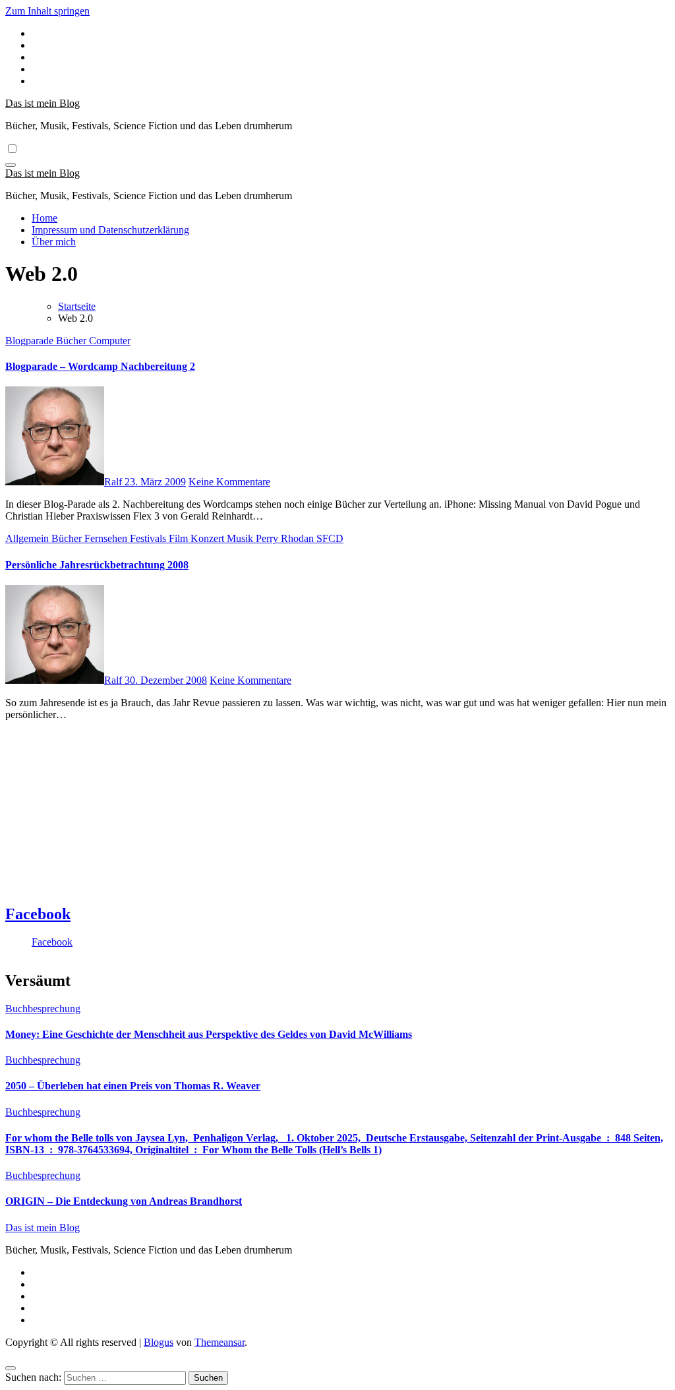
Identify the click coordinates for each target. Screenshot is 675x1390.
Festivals (149, 538)
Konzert (209, 538)
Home (44, 218)
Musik (241, 538)
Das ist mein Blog (42, 103)
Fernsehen (107, 538)
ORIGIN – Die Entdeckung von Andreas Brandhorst (123, 1201)
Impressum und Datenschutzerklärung (110, 229)
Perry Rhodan (286, 538)
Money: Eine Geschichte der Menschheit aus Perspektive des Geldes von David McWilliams (208, 1034)
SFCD (329, 538)
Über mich (54, 241)
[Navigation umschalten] (10, 165)
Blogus (158, 1342)
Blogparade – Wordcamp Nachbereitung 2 (100, 366)
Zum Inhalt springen (47, 10)
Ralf (114, 481)
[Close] (10, 1368)
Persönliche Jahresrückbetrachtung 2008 (97, 564)
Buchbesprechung (42, 1008)
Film (180, 538)
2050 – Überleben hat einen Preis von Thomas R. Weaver (132, 1085)
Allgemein (28, 538)
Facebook (38, 913)
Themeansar (219, 1342)
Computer (110, 340)
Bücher (72, 340)
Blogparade (30, 340)
